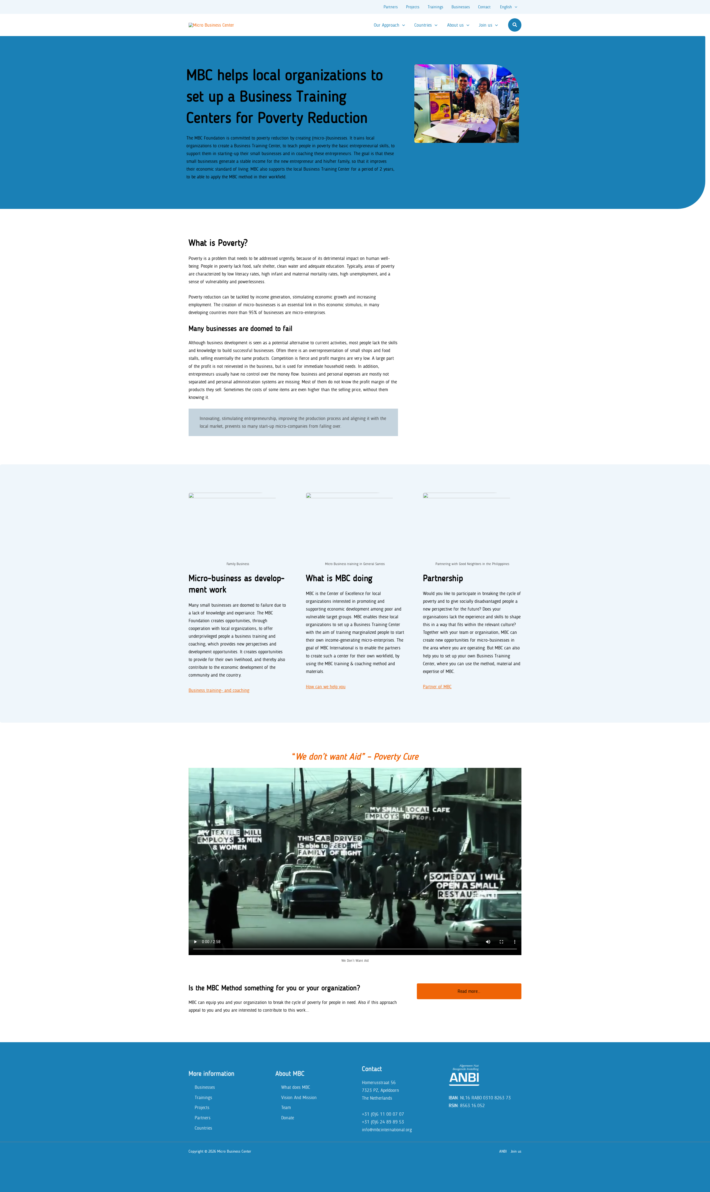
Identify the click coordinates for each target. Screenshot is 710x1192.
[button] (514, 25)
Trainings (203, 1097)
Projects (202, 1107)
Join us (516, 1151)
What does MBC (295, 1087)
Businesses (205, 1087)
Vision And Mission (299, 1097)
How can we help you (326, 686)
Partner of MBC (437, 686)
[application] (514, 7)
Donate (287, 1117)
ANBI (503, 1151)
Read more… (469, 991)
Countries (203, 1128)
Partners (203, 1117)
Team (286, 1107)
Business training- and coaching (219, 690)
